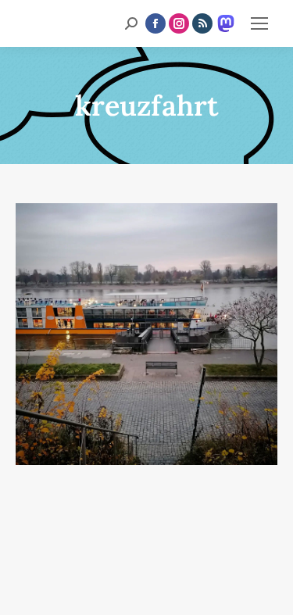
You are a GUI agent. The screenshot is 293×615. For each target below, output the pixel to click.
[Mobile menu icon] (259, 23)
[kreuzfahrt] (146, 334)
